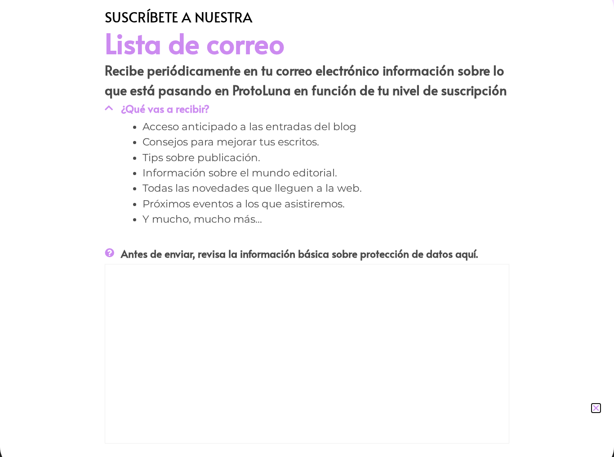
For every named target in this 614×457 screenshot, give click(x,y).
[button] (596, 408)
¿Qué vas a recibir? (165, 108)
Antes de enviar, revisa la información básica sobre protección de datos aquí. (299, 253)
